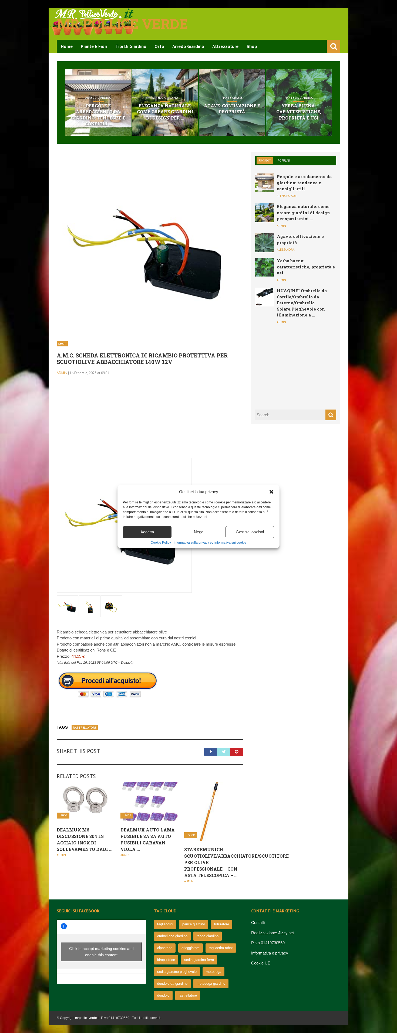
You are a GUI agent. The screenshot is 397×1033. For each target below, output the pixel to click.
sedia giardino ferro (199, 960)
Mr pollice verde (122, 24)
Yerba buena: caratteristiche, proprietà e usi (298, 112)
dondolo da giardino (172, 983)
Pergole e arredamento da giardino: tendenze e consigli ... (98, 115)
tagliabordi (165, 924)
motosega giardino (211, 983)
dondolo (163, 995)
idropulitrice (166, 960)
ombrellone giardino (172, 936)
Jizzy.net (286, 932)
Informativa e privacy (269, 953)
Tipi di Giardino (130, 46)
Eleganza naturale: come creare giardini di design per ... (165, 112)
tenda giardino (207, 936)
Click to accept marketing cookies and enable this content (101, 951)
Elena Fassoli (287, 196)
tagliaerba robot (221, 948)
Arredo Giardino (188, 46)
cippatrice (164, 948)
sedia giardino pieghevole (177, 972)
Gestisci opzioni (250, 532)
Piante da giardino (298, 98)
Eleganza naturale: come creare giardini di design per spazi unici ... (303, 212)
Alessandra (285, 249)
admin (62, 373)
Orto (159, 46)
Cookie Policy (161, 542)
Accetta (147, 532)
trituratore (221, 924)
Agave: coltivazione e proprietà (232, 108)
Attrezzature (225, 46)
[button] (271, 492)
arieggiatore (190, 948)
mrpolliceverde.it (87, 1018)
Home (67, 46)
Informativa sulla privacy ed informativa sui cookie (210, 542)
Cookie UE (260, 963)
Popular (284, 160)
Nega (198, 532)
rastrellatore (84, 727)
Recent (264, 160)
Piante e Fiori (94, 46)
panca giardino (193, 924)
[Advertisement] (150, 420)
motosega (213, 972)
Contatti (258, 922)
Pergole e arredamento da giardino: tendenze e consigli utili (304, 182)
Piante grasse (232, 98)
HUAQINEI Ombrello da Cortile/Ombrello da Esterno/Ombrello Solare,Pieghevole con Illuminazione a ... (302, 303)
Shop (252, 46)
